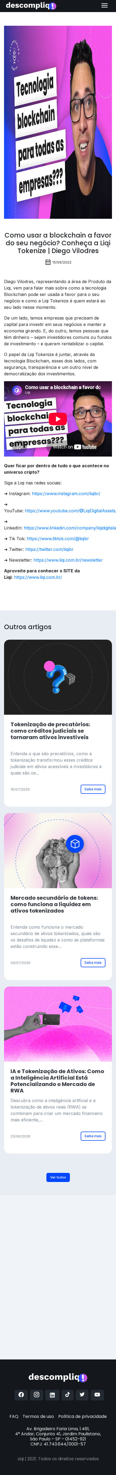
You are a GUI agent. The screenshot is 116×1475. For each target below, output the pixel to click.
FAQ (13, 1416)
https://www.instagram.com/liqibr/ (66, 493)
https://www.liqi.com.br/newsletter (68, 560)
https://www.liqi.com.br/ (38, 577)
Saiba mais (93, 789)
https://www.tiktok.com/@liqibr (58, 538)
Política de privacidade (82, 1416)
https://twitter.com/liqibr (49, 549)
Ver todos (58, 1177)
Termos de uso (38, 1416)
